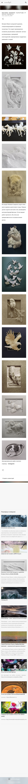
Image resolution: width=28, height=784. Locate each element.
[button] (3, 19)
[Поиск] (26, 2)
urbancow (18, 782)
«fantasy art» (4, 600)
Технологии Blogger (15, 779)
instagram (11, 463)
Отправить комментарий (8, 478)
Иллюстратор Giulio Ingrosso (8, 672)
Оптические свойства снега (8, 528)
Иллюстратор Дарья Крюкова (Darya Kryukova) (13, 694)
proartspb (7, 2)
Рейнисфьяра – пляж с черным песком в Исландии (14, 618)
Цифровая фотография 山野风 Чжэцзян (11, 553)
